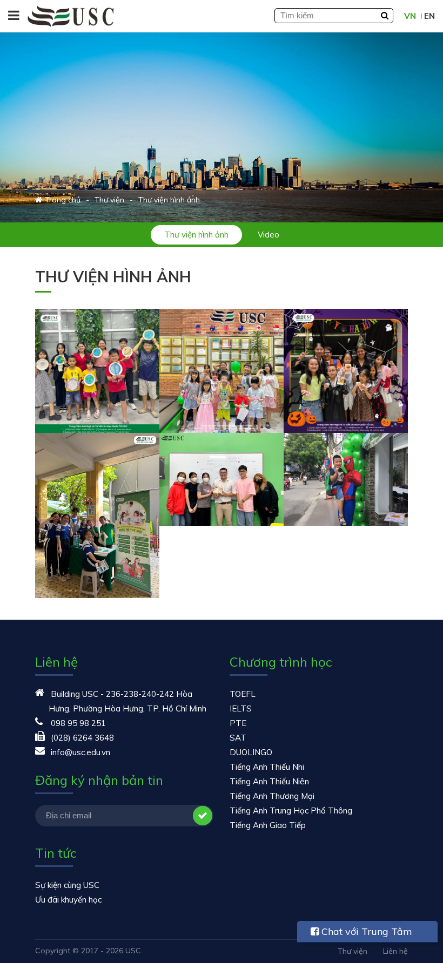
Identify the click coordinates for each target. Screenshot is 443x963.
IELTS (241, 708)
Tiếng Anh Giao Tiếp (268, 825)
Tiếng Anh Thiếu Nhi (267, 767)
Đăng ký (202, 815)
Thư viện (352, 951)
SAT (238, 738)
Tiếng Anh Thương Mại (272, 796)
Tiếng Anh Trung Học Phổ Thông (291, 810)
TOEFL (243, 694)
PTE (238, 723)
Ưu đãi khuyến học (68, 899)
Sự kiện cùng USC (67, 885)
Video (268, 234)
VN (410, 16)
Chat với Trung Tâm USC (361, 933)
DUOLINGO (251, 752)
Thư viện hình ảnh (196, 234)
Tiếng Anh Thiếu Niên (269, 781)
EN (429, 16)
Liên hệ (395, 951)
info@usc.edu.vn (80, 752)
